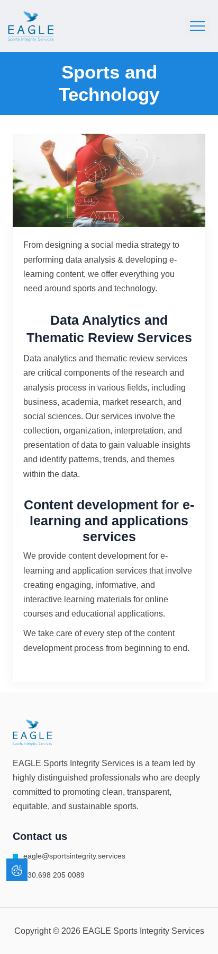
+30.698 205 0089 (54, 875)
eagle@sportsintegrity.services (74, 856)
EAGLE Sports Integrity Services (73, 763)
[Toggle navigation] (197, 26)
